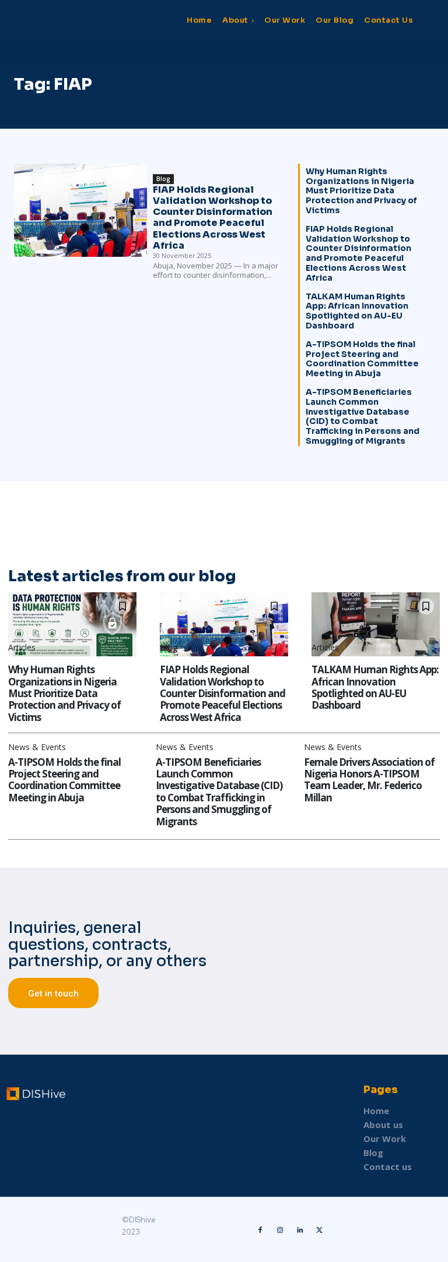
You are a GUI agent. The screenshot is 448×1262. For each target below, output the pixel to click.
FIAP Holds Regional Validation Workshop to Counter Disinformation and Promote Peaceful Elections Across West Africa (212, 217)
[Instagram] (280, 1229)
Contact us (387, 1166)
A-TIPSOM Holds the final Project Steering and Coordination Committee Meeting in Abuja (362, 359)
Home (376, 1110)
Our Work (384, 1138)
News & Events (37, 746)
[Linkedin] (300, 1229)
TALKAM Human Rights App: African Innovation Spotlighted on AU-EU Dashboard (357, 311)
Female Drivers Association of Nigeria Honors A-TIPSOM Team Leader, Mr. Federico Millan (369, 779)
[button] (428, 20)
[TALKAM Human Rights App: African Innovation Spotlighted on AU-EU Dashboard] (376, 624)
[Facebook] (260, 1229)
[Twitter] (320, 1229)
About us (383, 1124)
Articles (22, 647)
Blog (163, 179)
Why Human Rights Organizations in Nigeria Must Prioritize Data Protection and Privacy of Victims (361, 190)
